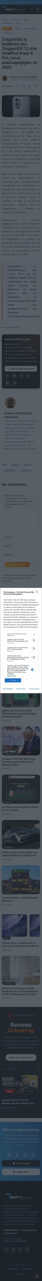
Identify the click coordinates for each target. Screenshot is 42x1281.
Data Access (21, 689)
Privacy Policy (34, 689)
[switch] (33, 640)
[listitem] (21, 634)
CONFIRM (12, 680)
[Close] (37, 592)
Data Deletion (8, 689)
